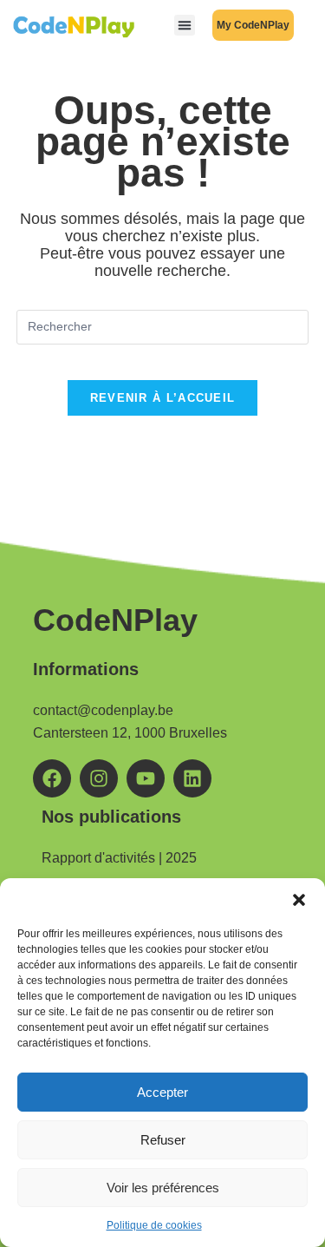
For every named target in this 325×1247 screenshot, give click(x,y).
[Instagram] (99, 778)
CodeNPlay (115, 620)
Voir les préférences (163, 1187)
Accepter (162, 1092)
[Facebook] (52, 778)
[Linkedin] (192, 778)
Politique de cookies (154, 1225)
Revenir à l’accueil (163, 397)
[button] (299, 900)
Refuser (162, 1139)
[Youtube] (146, 778)
